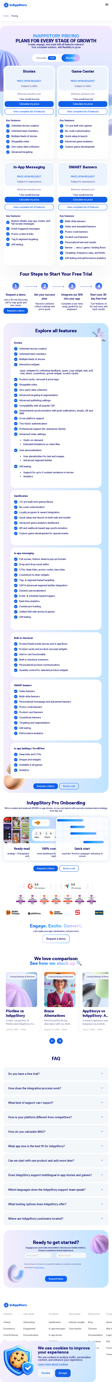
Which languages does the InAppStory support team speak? (46, 1189)
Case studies (75, 1328)
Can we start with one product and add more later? (41, 1160)
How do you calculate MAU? (26, 1131)
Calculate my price (29, 104)
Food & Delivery (11, 1335)
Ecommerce (9, 1328)
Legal (109, 1335)
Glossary (92, 1328)
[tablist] (56, 58)
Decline (45, 1373)
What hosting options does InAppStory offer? (37, 1204)
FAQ (108, 1341)
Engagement (29, 1328)
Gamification (55, 1322)
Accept (63, 1373)
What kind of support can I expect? (30, 1103)
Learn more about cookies (53, 1364)
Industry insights (77, 1322)
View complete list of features (29, 111)
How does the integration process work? (34, 1088)
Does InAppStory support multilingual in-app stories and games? (50, 1175)
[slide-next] (60, 1041)
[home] (15, 5)
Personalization (30, 1335)
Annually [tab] (45, 57)
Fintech (7, 1322)
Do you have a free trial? (24, 1074)
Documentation (95, 1335)
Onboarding (29, 1322)
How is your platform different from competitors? (40, 1117)
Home (6, 16)
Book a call (69, 786)
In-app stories (55, 1335)
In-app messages (57, 1328)
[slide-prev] (52, 1041)
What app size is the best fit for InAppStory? (36, 1146)
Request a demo (15, 310)
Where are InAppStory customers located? (35, 1218)
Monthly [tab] (71, 57)
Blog (90, 1322)
